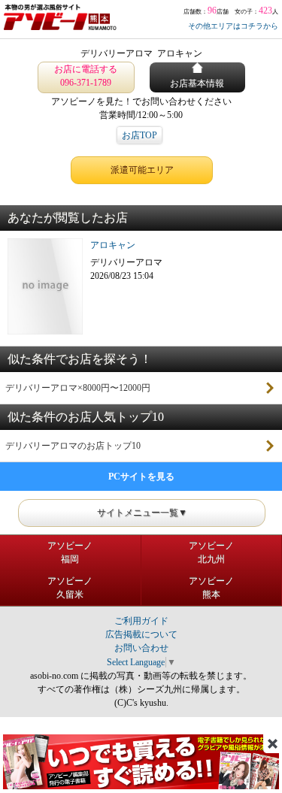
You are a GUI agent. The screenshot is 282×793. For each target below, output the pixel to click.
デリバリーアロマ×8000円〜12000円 (77, 388)
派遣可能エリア (142, 170)
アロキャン (112, 245)
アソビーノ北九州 (211, 552)
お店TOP (139, 135)
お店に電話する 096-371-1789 (85, 76)
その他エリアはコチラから (233, 26)
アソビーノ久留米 (69, 588)
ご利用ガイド (141, 621)
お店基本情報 (197, 83)
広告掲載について (141, 634)
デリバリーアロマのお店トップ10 (73, 445)
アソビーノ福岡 (69, 552)
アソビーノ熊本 (211, 588)
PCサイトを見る (141, 476)
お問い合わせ (141, 648)
